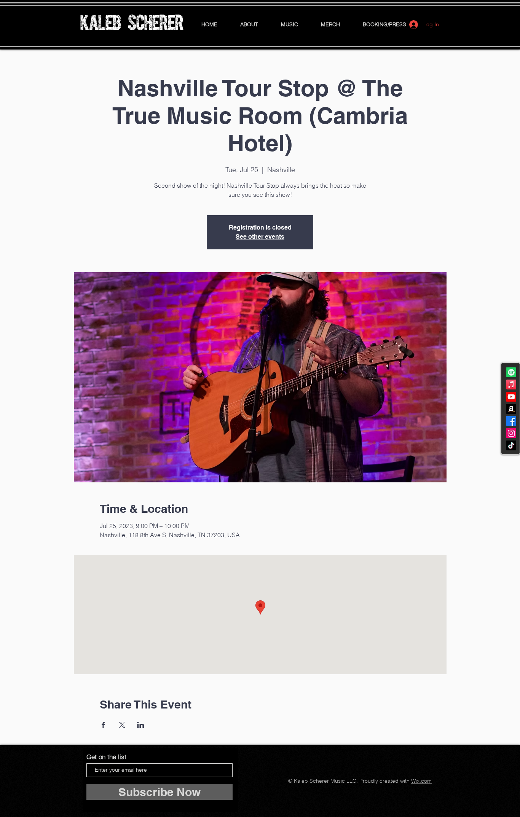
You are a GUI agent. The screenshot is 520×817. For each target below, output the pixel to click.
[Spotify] (511, 372)
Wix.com (421, 780)
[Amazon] (511, 409)
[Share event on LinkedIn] (140, 725)
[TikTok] (511, 445)
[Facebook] (511, 421)
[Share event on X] (122, 725)
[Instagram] (511, 433)
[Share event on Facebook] (103, 725)
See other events (260, 236)
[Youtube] (511, 397)
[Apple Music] (511, 384)
